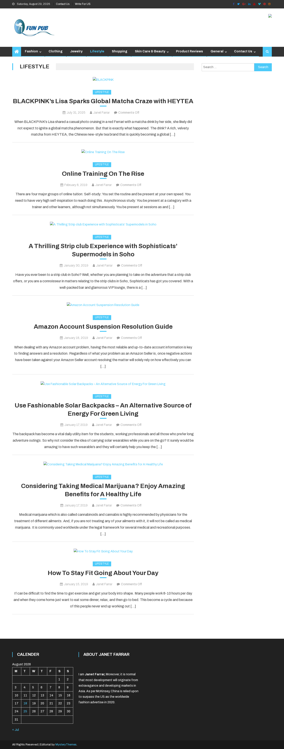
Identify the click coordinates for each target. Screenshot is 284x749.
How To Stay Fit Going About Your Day (103, 572)
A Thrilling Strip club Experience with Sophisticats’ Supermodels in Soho (103, 250)
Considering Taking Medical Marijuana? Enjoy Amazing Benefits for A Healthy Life (103, 489)
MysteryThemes (66, 744)
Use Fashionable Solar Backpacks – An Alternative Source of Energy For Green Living (103, 409)
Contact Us (62, 4)
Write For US (83, 4)
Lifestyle (97, 51)
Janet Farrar (101, 112)
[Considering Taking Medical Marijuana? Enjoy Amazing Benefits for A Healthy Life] (103, 464)
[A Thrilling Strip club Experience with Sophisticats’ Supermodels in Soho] (103, 224)
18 (25, 703)
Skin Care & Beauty (150, 51)
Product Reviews (189, 51)
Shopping (119, 51)
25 (25, 711)
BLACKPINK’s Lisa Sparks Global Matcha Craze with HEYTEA (103, 101)
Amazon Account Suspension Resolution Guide (103, 326)
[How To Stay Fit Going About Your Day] (103, 551)
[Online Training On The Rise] (103, 152)
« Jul (15, 729)
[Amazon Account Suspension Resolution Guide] (103, 305)
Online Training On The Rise (103, 173)
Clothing (56, 51)
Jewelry (76, 51)
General (217, 51)
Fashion (31, 51)
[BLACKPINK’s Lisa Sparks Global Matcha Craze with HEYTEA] (103, 80)
